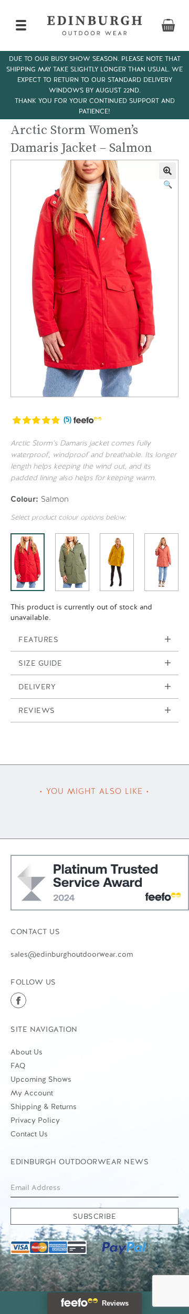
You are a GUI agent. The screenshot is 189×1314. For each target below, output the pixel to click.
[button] (167, 170)
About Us (26, 1052)
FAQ (17, 1065)
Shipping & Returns (43, 1106)
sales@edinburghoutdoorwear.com (71, 954)
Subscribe (95, 1216)
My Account (31, 1093)
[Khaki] (72, 562)
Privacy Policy (35, 1120)
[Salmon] (27, 562)
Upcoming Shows (40, 1079)
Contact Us (29, 1134)
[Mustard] (117, 562)
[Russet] (161, 562)
